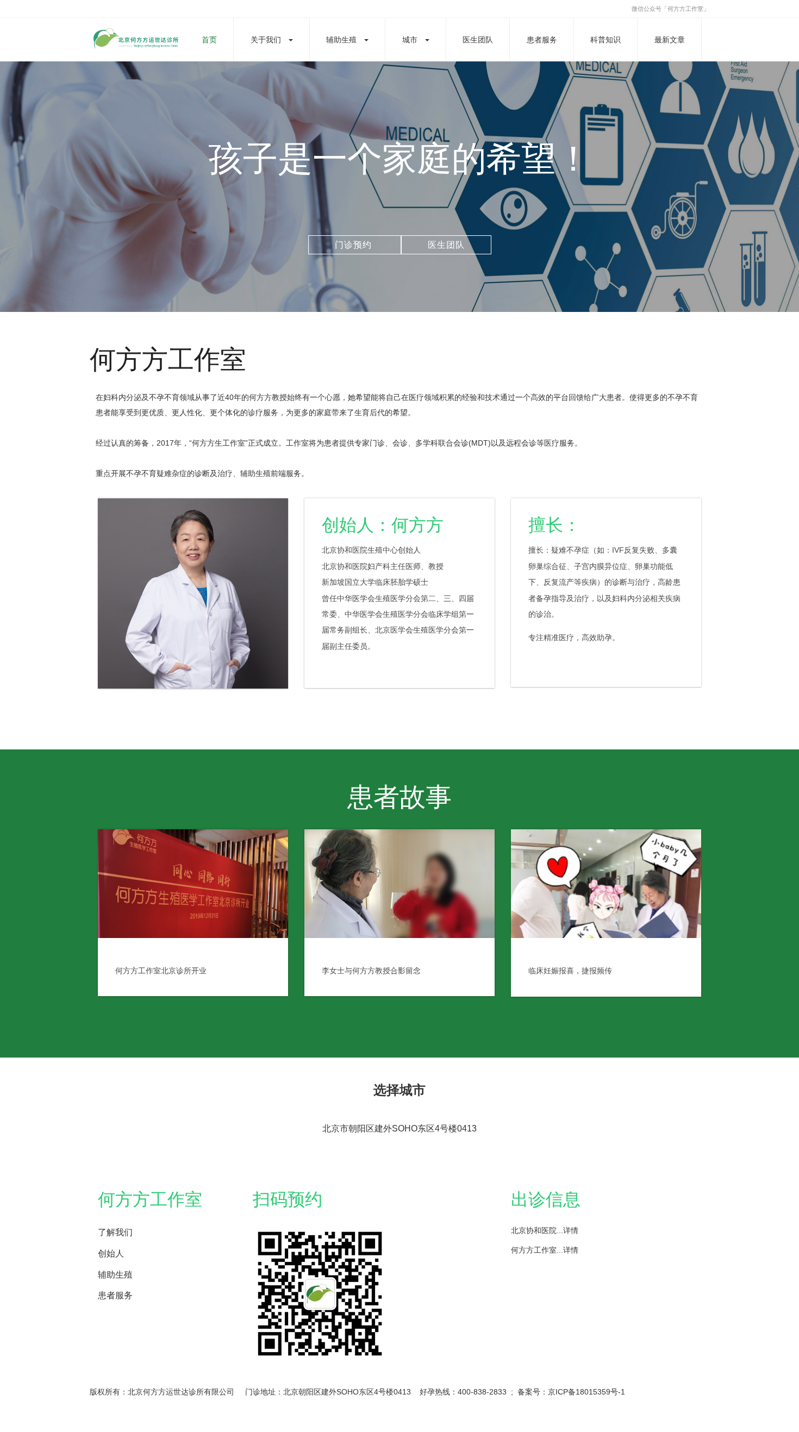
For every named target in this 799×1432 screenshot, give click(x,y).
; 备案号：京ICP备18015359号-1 (568, 1391)
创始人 (111, 1253)
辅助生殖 (115, 1274)
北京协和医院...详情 (544, 1230)
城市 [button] (409, 39)
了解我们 (115, 1232)
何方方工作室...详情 (544, 1250)
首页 (209, 39)
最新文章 (669, 39)
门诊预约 (354, 244)
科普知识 (605, 39)
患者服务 (542, 39)
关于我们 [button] (266, 39)
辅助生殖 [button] (341, 39)
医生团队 (478, 39)
